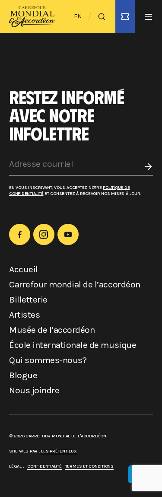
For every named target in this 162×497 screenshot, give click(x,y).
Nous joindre (34, 390)
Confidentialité (44, 466)
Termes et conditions (89, 466)
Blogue (23, 375)
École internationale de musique (72, 345)
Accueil (23, 269)
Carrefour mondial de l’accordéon (74, 284)
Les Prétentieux (58, 451)
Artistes (24, 314)
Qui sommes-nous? (47, 360)
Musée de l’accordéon (52, 330)
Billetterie (28, 299)
